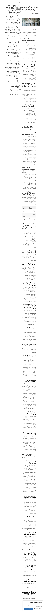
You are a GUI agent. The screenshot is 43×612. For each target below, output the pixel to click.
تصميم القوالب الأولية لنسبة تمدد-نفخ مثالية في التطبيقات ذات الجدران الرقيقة (13, 23)
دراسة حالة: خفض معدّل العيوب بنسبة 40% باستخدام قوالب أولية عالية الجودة (12, 30)
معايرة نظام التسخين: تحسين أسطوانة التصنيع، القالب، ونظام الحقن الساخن (13, 39)
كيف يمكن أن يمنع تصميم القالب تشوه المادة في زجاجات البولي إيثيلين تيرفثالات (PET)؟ (13, 93)
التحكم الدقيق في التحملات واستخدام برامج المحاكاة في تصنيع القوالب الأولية (12, 27)
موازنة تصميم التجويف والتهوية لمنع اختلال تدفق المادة (13, 53)
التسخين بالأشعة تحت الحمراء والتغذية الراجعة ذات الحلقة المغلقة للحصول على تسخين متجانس (13, 43)
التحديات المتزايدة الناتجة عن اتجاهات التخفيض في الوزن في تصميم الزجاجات (12, 11)
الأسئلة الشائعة (17, 78)
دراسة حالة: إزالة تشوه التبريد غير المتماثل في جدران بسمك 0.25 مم (12, 58)
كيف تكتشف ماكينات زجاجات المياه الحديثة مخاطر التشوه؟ (12, 89)
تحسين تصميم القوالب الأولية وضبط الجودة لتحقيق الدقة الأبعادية (13, 17)
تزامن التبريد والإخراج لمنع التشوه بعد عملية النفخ (12, 73)
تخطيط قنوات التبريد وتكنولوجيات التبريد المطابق (12, 55)
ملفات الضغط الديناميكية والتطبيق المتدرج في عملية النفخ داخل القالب (12, 67)
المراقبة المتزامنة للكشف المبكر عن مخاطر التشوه (13, 14)
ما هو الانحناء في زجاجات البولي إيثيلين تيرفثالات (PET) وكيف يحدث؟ (13, 81)
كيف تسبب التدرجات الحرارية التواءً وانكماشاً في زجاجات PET (12, 35)
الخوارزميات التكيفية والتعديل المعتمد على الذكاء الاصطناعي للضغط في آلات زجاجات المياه (13, 70)
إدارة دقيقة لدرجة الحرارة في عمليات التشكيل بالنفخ (12, 33)
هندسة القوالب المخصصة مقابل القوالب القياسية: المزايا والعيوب (13, 61)
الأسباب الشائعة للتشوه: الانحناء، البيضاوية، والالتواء (14, 6)
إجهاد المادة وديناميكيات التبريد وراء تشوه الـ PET (13, 9)
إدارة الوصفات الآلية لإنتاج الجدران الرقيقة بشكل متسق (12, 76)
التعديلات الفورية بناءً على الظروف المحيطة (12, 47)
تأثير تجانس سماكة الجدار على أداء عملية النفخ (13, 20)
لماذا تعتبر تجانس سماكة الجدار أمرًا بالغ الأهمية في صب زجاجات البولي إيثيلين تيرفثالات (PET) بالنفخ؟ (12, 85)
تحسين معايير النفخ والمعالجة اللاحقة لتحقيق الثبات (13, 64)
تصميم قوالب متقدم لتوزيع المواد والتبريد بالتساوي (13, 50)
